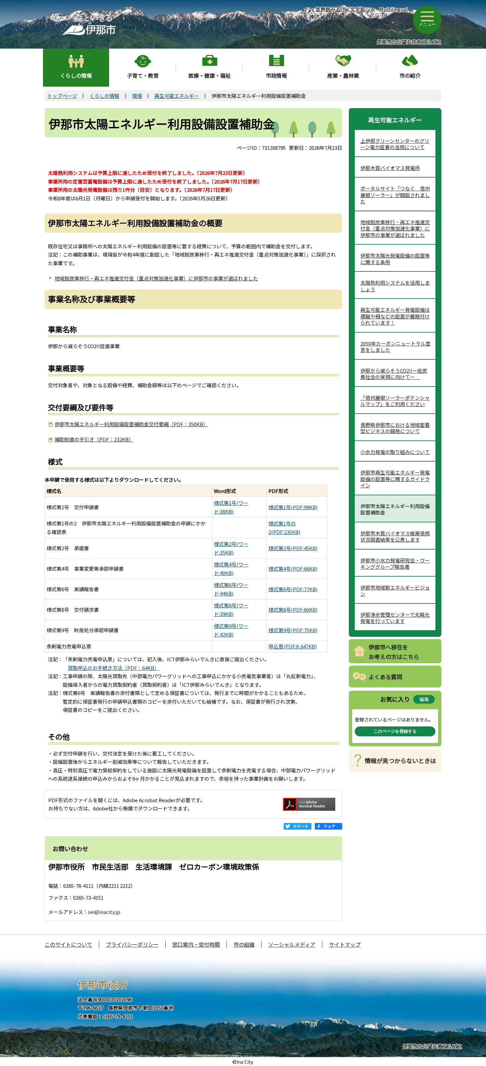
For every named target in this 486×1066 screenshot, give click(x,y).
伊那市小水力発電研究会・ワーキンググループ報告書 (395, 563)
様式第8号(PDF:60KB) (292, 609)
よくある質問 (385, 677)
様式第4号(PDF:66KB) (292, 568)
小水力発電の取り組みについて (395, 451)
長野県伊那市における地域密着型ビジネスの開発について (395, 428)
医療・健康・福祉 (209, 75)
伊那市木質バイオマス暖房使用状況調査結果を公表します (395, 536)
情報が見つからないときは (400, 760)
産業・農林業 (343, 75)
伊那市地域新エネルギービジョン (395, 590)
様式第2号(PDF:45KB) (292, 548)
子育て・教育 (143, 75)
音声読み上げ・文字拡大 (340, 13)
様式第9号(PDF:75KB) (292, 630)
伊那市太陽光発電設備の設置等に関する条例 (395, 259)
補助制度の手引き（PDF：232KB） (94, 439)
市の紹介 (410, 75)
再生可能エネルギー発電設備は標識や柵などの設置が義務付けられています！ (395, 316)
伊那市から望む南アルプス (432, 1046)
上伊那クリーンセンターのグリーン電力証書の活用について (394, 144)
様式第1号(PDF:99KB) (292, 507)
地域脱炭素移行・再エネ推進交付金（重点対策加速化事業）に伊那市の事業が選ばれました (156, 278)
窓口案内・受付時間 (196, 944)
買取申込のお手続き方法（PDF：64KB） (113, 667)
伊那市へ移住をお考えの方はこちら (394, 652)
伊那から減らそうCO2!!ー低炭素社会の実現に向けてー (393, 374)
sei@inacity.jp (104, 911)
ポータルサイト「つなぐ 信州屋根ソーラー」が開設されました (395, 195)
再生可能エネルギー (176, 95)
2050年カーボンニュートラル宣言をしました (395, 346)
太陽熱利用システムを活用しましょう (395, 286)
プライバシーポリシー (132, 944)
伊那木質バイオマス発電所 (390, 167)
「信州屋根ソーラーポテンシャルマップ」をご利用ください (395, 401)
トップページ (62, 95)
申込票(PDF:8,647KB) (292, 646)
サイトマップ (345, 944)
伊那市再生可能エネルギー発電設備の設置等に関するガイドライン (395, 479)
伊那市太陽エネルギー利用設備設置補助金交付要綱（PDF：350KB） (131, 424)
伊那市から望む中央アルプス (409, 41)
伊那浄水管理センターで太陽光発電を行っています (394, 618)
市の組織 (244, 944)
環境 (137, 95)
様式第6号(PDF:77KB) (292, 589)
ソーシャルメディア (291, 944)
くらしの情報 (76, 75)
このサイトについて (68, 944)
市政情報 (276, 75)
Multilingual (393, 9)
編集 (424, 699)
